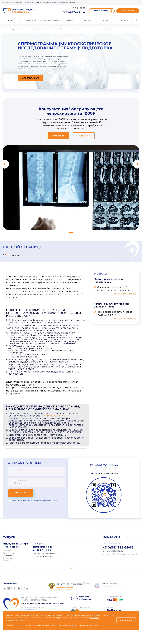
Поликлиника (8, 553)
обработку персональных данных (42, 500)
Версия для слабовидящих (85, 598)
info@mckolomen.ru (113, 551)
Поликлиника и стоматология (45, 554)
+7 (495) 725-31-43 (54, 416)
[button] (71, 232)
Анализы (6, 561)
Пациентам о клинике (49, 20)
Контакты (123, 20)
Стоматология (8, 556)
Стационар (7, 551)
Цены (105, 20)
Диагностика (8, 558)
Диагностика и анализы (42, 556)
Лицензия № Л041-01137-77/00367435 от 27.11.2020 (39, 597)
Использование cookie (29, 609)
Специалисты (30, 20)
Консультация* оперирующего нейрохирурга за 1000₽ (71, 111)
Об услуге (14, 255)
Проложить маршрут (125, 293)
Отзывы (87, 20)
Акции (70, 20)
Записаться (20, 492)
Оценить (69, 589)
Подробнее (84, 135)
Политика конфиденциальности (32, 607)
